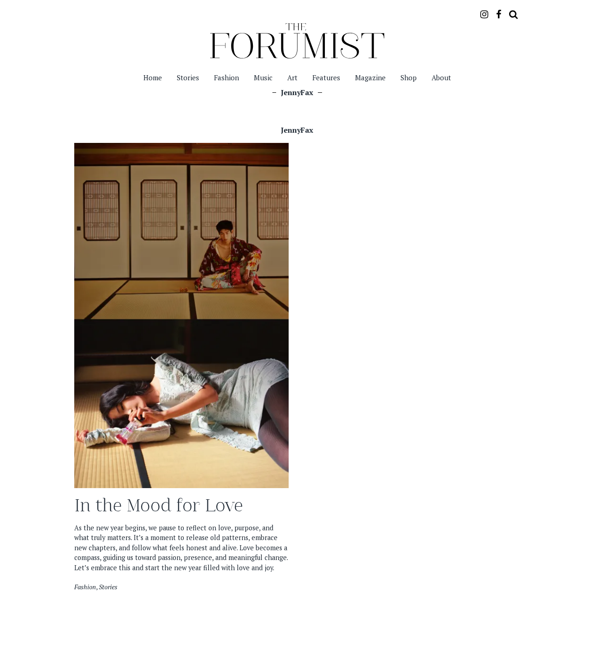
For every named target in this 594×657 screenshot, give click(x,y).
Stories (188, 77)
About (441, 77)
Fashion (226, 77)
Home (152, 77)
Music (263, 77)
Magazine (370, 77)
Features (326, 77)
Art (292, 77)
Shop (408, 77)
